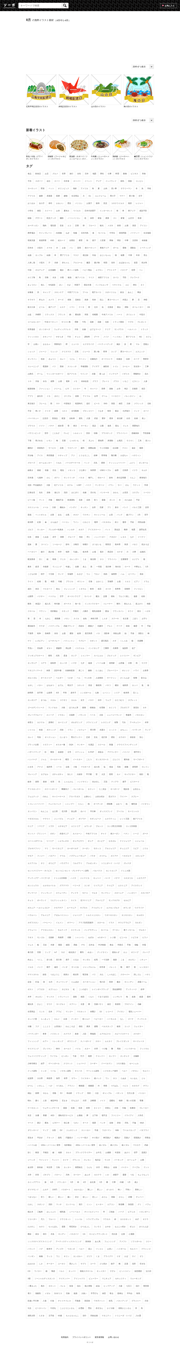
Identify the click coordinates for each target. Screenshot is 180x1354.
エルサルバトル (49, 885)
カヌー (87, 1049)
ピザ (67, 389)
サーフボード (138, 759)
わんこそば (70, 1026)
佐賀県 (30, 1078)
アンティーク (131, 989)
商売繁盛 (50, 455)
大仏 (101, 974)
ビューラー (93, 1278)
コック (127, 1026)
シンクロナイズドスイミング (40, 1241)
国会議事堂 (117, 989)
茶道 (90, 685)
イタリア (124, 270)
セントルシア (111, 871)
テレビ (66, 433)
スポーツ (39, 181)
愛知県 (101, 441)
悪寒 (103, 463)
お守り (144, 618)
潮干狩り (137, 752)
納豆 (121, 403)
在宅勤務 (75, 411)
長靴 (54, 1093)
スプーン (73, 1004)
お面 (64, 633)
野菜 (43, 188)
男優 (45, 1115)
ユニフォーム (100, 196)
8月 (57, 693)
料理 (117, 174)
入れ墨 (138, 1316)
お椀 (142, 1160)
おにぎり (75, 492)
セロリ (42, 1227)
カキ (145, 707)
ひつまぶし (85, 1227)
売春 (68, 1293)
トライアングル (92, 1219)
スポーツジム (110, 292)
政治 (122, 292)
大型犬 (40, 248)
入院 (84, 1034)
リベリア (50, 841)
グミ (139, 1204)
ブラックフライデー (83, 1152)
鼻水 (117, 507)
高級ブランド (69, 626)
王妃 (45, 945)
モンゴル (41, 937)
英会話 (117, 529)
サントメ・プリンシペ (37, 834)
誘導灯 (51, 722)
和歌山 (106, 1167)
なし (122, 1019)
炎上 (84, 567)
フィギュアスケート (36, 656)
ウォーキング (135, 1278)
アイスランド (136, 885)
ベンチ (102, 1123)
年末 (138, 255)
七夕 (82, 663)
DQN (71, 745)
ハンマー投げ (82, 1138)
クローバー (125, 974)
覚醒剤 (38, 1293)
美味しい (138, 1189)
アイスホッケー (34, 789)
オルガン (39, 997)
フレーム (42, 403)
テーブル (136, 1167)
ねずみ (91, 937)
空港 (90, 581)
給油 (98, 1286)
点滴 (123, 1234)
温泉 (29, 544)
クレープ (146, 952)
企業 (52, 515)
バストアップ (122, 1301)
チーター (50, 1264)
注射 (54, 507)
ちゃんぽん (53, 1227)
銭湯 (141, 997)
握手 (124, 782)
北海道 (110, 307)
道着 (77, 396)
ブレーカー (144, 1108)
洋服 (50, 500)
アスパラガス (74, 796)
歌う (96, 500)
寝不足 (104, 1115)
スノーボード (85, 1041)
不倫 (134, 1123)
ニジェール (139, 841)
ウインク (84, 374)
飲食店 (38, 174)
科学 (60, 552)
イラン (70, 730)
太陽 (93, 374)
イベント (88, 181)
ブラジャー (136, 1301)
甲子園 (89, 774)
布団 (52, 581)
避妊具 (30, 1004)
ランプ (147, 730)
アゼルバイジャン (61, 915)
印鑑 (60, 581)
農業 (107, 218)
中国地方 (67, 403)
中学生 (112, 233)
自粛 (77, 567)
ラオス (30, 937)
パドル (78, 1049)
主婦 (128, 403)
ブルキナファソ (34, 848)
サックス (50, 997)
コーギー (93, 1063)
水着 (62, 277)
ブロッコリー (88, 411)
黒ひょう (73, 1264)
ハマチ (74, 663)
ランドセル (52, 707)
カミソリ (112, 707)
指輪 (136, 945)
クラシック (138, 403)
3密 (29, 1278)
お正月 (131, 218)
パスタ (81, 478)
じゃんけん (68, 782)
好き (77, 1197)
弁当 (45, 381)
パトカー (142, 1093)
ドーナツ (141, 537)
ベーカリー (32, 552)
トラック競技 (118, 322)
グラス (116, 381)
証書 (105, 596)
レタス (123, 537)
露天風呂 (105, 641)
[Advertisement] (90, 43)
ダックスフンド (106, 811)
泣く (41, 559)
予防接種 (146, 433)
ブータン (116, 930)
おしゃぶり (51, 1212)
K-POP (91, 752)
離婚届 (81, 1086)
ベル (78, 678)
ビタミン (136, 381)
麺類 (62, 218)
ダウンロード (33, 1130)
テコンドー (100, 1056)
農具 (88, 1026)
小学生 (30, 211)
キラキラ (31, 300)
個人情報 (88, 1286)
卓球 (146, 722)
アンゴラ (60, 1249)
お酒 (126, 225)
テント (146, 1167)
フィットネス (33, 337)
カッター (67, 1167)
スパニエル (98, 656)
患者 (77, 1034)
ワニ (58, 1256)
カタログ (135, 1086)
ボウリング (71, 1041)
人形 (45, 1100)
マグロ (130, 322)
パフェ (148, 1204)
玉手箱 (51, 1316)
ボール (116, 248)
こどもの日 (32, 574)
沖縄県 (38, 314)
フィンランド (46, 893)
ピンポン (65, 1056)
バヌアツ (52, 856)
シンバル (78, 1219)
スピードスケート (122, 1034)
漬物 (111, 389)
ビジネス (134, 174)
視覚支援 (31, 240)
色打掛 (104, 737)
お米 (58, 211)
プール (85, 292)
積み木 (30, 1212)
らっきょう (45, 1019)
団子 (43, 574)
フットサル (144, 1049)
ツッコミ (99, 1249)
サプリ (83, 1264)
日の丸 (93, 492)
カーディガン (33, 225)
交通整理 (124, 559)
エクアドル (32, 863)
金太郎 (30, 1167)
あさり (127, 1152)
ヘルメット (132, 329)
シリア (117, 693)
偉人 (43, 285)
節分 (139, 611)
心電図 (131, 1234)
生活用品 (75, 196)
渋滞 (84, 1100)
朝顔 (141, 774)
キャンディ (129, 982)
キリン (66, 1256)
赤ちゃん (65, 263)
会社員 (92, 1182)
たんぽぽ (75, 982)
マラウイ (46, 819)
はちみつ (50, 685)
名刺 (143, 596)
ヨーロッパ (32, 188)
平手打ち (94, 1293)
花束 (80, 500)
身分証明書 (121, 478)
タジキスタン (127, 915)
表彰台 (100, 752)
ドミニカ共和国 (60, 878)
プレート (105, 381)
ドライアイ (129, 1115)
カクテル (41, 722)
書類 (71, 633)
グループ (71, 537)
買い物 (96, 352)
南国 (82, 997)
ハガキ (147, 611)
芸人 (90, 1249)
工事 (147, 366)
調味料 (87, 337)
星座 (111, 418)
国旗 (130, 181)
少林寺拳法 (32, 1063)
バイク (88, 485)
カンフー (112, 1056)
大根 (63, 707)
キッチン (84, 507)
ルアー (45, 1041)
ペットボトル (40, 515)
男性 (102, 174)
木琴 (29, 997)
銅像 (126, 767)
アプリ (30, 396)
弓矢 (124, 722)
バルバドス (97, 871)
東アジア (131, 211)
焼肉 (105, 574)
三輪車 (40, 1212)
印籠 (124, 1108)
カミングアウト (34, 1182)
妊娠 (84, 329)
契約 (89, 1093)
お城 (94, 552)
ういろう (97, 1227)
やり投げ (95, 1138)
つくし (40, 960)
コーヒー (126, 366)
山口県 (55, 811)
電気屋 (53, 225)
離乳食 (134, 804)
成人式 (47, 604)
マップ (45, 1130)
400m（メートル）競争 (85, 1145)
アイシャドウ (79, 1278)
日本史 (30, 248)
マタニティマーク (35, 670)
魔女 (118, 982)
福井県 (49, 767)
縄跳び (91, 626)
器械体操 (135, 433)
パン (71, 248)
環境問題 (122, 233)
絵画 (39, 581)
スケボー (137, 1034)
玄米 (50, 1012)
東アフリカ (130, 337)
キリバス (78, 1071)
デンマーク (32, 893)
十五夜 (51, 574)
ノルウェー (81, 730)
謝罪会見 (143, 529)
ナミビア (71, 819)
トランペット (63, 997)
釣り (117, 522)
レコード (109, 1012)
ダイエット (130, 314)
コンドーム (70, 1204)
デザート (39, 218)
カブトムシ (53, 989)
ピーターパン (40, 1308)
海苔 (109, 411)
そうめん (60, 1086)
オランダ (127, 908)
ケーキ (81, 307)
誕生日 (40, 396)
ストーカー (86, 1130)
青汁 (29, 1293)
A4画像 (59, 233)
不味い (128, 1189)
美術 (141, 574)
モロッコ (97, 848)
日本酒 (30, 478)
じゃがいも (74, 441)
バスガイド (74, 1234)
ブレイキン (47, 1049)
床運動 (110, 441)
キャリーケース (58, 796)
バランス (82, 715)
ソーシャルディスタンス (45, 1278)
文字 (140, 196)
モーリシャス (133, 811)
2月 (139, 515)
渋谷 (146, 1301)
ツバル (53, 1071)
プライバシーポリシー (81, 1337)
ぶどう (132, 463)
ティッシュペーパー (117, 463)
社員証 (91, 745)
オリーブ (134, 952)
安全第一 (137, 366)
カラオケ (122, 737)
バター (40, 685)
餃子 (113, 1264)
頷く (29, 1152)
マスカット (81, 1012)
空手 (62, 596)
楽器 (136, 263)
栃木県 (85, 552)
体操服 (144, 240)
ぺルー (81, 1249)
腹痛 (84, 707)
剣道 (41, 730)
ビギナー (56, 1123)
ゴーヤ (130, 1019)
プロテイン (129, 1004)
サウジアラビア (124, 923)
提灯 (88, 403)
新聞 (37, 1093)
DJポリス (58, 1293)
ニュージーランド (114, 715)
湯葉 (63, 1227)
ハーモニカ (111, 1019)
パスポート (65, 1189)
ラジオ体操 (104, 448)
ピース (97, 403)
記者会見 (31, 492)
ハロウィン (136, 455)
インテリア (113, 374)
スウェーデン (61, 893)
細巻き (30, 470)
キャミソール (99, 515)
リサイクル (116, 285)
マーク (30, 1123)
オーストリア (46, 678)
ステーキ (115, 618)
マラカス (106, 1219)
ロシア (74, 656)
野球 (105, 352)
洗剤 (50, 1204)
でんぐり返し (124, 596)
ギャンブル (107, 1093)
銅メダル (114, 1145)
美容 (134, 225)
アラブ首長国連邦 (86, 923)
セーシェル (134, 1063)
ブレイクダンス (122, 1041)
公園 (102, 426)
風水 (43, 1286)
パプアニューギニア (77, 856)
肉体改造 (85, 381)
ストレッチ (72, 366)
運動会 (133, 248)
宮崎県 (127, 589)
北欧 (149, 403)
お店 (46, 174)
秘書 (122, 255)
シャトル (31, 730)
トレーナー (108, 604)
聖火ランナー (76, 737)
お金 (64, 248)
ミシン (89, 1204)
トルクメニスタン (93, 915)
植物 (29, 218)
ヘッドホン (117, 337)
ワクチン (86, 515)
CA (84, 1234)
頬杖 (81, 537)
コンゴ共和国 (131, 826)
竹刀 (82, 1056)
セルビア (127, 900)
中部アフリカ (73, 292)
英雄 (62, 366)
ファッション (44, 389)
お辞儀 (121, 663)
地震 (133, 529)
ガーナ (145, 834)
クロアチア (58, 908)
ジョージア (77, 915)
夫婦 (56, 263)
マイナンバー (64, 1278)
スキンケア (59, 292)
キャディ (62, 1234)
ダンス (112, 500)
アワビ (59, 1012)
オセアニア (40, 270)
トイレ (115, 366)
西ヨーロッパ (126, 352)
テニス (63, 559)
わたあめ (128, 500)
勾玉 (29, 1308)
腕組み (62, 507)
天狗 (67, 1175)
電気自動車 (96, 611)
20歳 (122, 1182)
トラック (144, 329)
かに (48, 478)
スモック (65, 611)
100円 (54, 1189)
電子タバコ (96, 292)
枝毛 (111, 1301)
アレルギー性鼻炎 (55, 529)
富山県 (74, 811)
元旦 (96, 307)
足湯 (126, 1264)
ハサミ (147, 974)
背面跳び (137, 1138)
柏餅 (60, 1152)
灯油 (37, 982)
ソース (59, 767)
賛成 (29, 515)
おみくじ (100, 581)
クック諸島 (32, 1071)
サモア (30, 856)
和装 (86, 314)
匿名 (46, 1123)
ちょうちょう (143, 1175)
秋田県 (93, 470)
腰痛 (90, 670)
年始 (94, 255)
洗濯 (101, 507)
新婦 (45, 782)
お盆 (29, 314)
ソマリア (41, 826)
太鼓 (101, 715)
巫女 (37, 1234)
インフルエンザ (101, 285)
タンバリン (32, 811)
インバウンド (110, 181)
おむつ (119, 804)
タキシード (47, 337)
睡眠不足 (60, 500)
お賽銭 (79, 1115)
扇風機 (57, 618)
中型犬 (142, 314)
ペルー (124, 1071)
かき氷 (30, 767)
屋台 (119, 307)
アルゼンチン (91, 863)
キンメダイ (101, 1271)
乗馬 (50, 656)
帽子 (48, 967)
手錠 (149, 626)
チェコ (30, 900)
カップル (39, 255)
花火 (146, 374)
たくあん (99, 670)
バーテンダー (33, 1034)
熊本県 (117, 544)
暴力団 (30, 952)
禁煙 (103, 389)
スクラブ (67, 1034)
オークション (50, 737)
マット (42, 500)
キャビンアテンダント (98, 1234)
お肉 (105, 188)
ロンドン (145, 767)
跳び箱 (51, 552)
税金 (111, 767)
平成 (96, 1130)
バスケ (91, 700)
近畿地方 (94, 359)
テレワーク (134, 277)
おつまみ (31, 203)
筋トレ (148, 441)
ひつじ (30, 1086)
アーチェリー (135, 722)
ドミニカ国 (125, 871)
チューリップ (61, 982)
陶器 (53, 1271)
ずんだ (132, 1227)
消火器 (114, 1234)
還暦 (124, 1175)
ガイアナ (114, 856)
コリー (148, 1241)
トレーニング (33, 366)
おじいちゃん (105, 255)
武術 (62, 730)
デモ (83, 945)
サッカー (41, 529)
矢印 (99, 700)
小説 (97, 1093)
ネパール (104, 930)
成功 (29, 589)
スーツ (57, 181)
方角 (58, 1167)
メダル (47, 1293)
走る (60, 515)
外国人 (125, 300)
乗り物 (132, 196)
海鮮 (75, 188)
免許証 (98, 1160)
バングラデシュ (90, 930)
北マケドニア (85, 900)
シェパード (81, 1063)
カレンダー (74, 559)
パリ (94, 974)
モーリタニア (57, 848)
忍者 (88, 737)
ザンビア (137, 656)
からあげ (54, 522)
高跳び (127, 1138)
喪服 (46, 470)
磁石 (56, 967)
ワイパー (123, 796)
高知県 (40, 648)
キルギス (140, 915)
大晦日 (76, 544)
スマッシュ (79, 752)
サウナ (49, 1004)
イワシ (111, 485)
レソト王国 (124, 819)
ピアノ (137, 581)
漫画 (75, 997)
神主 (45, 1234)
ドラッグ (79, 1093)
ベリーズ (76, 885)
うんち (89, 1167)
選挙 (103, 418)
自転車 (72, 418)
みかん (116, 492)
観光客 (93, 559)
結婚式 (142, 552)
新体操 (88, 1241)
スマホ (49, 248)
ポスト (30, 989)
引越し (76, 552)
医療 (58, 196)
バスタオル (106, 522)
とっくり (112, 730)
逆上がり (139, 604)
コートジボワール (35, 841)
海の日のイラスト (131, 106)
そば (68, 285)
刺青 (88, 1108)
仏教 (97, 693)
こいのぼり (83, 989)
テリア (107, 329)
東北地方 (31, 403)
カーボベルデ (72, 848)
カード (146, 411)
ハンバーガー (99, 537)
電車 (68, 381)
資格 (48, 492)
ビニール (123, 937)
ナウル (62, 856)
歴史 (69, 203)
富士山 (144, 678)
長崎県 (47, 633)
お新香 (145, 670)
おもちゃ (46, 344)
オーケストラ (107, 359)
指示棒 (108, 567)
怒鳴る (120, 1293)
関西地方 (136, 426)
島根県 (61, 937)
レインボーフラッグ (100, 989)
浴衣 (113, 263)
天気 (95, 463)
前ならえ (128, 604)
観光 (102, 225)
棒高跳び (107, 1138)
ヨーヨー (77, 1175)
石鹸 (139, 1004)
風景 (94, 1123)
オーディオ (98, 804)
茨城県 (110, 581)
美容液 (87, 1301)
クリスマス (66, 352)
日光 (54, 470)
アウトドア (111, 270)
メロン (67, 618)
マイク (91, 277)
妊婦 (136, 418)
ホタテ (81, 529)
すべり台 (75, 967)
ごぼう (135, 618)
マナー (122, 196)
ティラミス (142, 1019)
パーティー (135, 233)
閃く (88, 537)
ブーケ (96, 337)
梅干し (91, 478)
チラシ (146, 1086)
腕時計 (30, 448)
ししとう (46, 1026)
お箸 (60, 381)
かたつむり (119, 700)
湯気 (80, 418)
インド (136, 411)
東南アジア (104, 248)
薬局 (79, 248)
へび (50, 1086)
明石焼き (73, 1227)
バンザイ (73, 507)
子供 (29, 181)
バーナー (124, 1167)
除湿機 (121, 1204)
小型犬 (42, 263)
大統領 (79, 774)
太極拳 (136, 1056)
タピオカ (65, 989)
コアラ (43, 663)
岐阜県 (126, 693)
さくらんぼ (124, 678)
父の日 (148, 1271)
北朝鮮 (51, 937)
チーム (40, 374)
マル (137, 344)
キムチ (144, 470)
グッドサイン (102, 952)
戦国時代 (78, 403)
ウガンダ (71, 1249)
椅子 (128, 967)
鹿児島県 (88, 633)
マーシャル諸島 (92, 1071)
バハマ (107, 878)
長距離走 (54, 611)
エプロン (99, 270)
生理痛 (102, 707)
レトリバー (124, 656)
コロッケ (80, 685)
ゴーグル (67, 396)
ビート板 (31, 500)
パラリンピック (34, 433)
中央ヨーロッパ (51, 322)
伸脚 (62, 537)
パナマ (117, 878)
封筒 (37, 1175)
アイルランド (97, 908)
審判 (82, 952)
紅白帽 (115, 448)
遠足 (133, 448)
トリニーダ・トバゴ (123, 1316)
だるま (76, 960)
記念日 (45, 418)
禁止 (145, 255)
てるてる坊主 (103, 997)
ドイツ (42, 426)
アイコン (143, 225)
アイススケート (94, 529)
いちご (125, 381)
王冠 (105, 782)
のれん (45, 796)
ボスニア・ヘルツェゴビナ (39, 908)
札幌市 (100, 626)
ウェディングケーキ (51, 1108)
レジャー (139, 203)
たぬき (123, 1078)
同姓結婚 (94, 1316)
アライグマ (108, 1256)
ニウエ (145, 848)
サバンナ (88, 596)
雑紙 (39, 470)
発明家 (112, 663)
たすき (42, 1316)
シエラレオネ (63, 841)
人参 (145, 381)
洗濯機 (140, 641)
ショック (31, 352)
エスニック (140, 352)
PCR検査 (102, 945)
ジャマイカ (84, 878)
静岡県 (30, 693)
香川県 (93, 730)
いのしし (41, 1086)
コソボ (87, 885)
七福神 (40, 478)
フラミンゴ (145, 1249)
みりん (104, 1197)
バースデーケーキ (72, 463)
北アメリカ (58, 485)
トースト (147, 492)
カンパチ (63, 663)
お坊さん (136, 789)
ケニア (30, 826)
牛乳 (84, 322)
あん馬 (97, 1241)
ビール (42, 307)
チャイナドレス (64, 1301)
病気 (122, 181)
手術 (132, 522)
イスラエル (79, 648)
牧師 (121, 1100)
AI (98, 1086)
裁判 (82, 448)
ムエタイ (108, 1041)
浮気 (126, 1123)
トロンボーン (144, 1212)
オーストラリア (73, 596)
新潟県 (30, 522)
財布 (111, 478)
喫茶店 (108, 544)
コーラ (93, 1264)
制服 (75, 233)
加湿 (71, 1286)
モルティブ (62, 930)
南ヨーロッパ (90, 248)
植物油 (92, 707)
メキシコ (71, 470)
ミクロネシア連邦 (110, 1071)
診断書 (93, 1100)
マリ (46, 848)
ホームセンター (45, 463)
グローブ (31, 463)
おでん (61, 685)
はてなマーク (95, 329)
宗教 (46, 277)
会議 (29, 255)
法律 (128, 359)
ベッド (87, 463)
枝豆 (99, 589)
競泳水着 (87, 285)
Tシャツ (55, 1160)
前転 (113, 596)
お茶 (111, 515)
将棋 (105, 1086)
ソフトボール (136, 1241)
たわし (30, 1204)
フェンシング (109, 1241)
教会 (111, 945)
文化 (96, 737)
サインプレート (45, 233)
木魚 (52, 1234)
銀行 (43, 552)
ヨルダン (138, 923)
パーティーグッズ (105, 344)
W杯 (117, 1130)
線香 (117, 470)
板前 (118, 1026)
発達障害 (42, 240)
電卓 (102, 552)
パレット (112, 967)
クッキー (75, 1019)
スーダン (86, 848)
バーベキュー (33, 418)
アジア (98, 181)
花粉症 (78, 300)
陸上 (102, 300)
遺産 (135, 596)
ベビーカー (98, 1019)
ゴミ (115, 218)
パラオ (92, 856)
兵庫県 (115, 648)
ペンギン (31, 1256)
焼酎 (69, 937)
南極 (41, 1256)
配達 (63, 418)
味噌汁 (85, 544)
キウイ (130, 611)
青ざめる (39, 441)
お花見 (125, 492)
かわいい (60, 203)
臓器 (88, 263)
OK (148, 307)
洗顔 (65, 492)
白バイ (83, 811)
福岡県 (114, 574)
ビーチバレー (54, 641)
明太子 (70, 685)
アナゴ (40, 767)
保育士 (30, 722)
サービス (52, 448)
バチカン (135, 1071)
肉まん (30, 960)
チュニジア (124, 848)
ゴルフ (30, 529)
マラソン (42, 611)
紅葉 (39, 522)
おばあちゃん (124, 263)
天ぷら (91, 441)
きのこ (57, 396)
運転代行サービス (65, 1115)
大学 (29, 1175)
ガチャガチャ (57, 774)
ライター (38, 1271)
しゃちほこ (111, 974)
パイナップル (54, 626)
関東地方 (58, 344)
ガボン (53, 834)
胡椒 (113, 1197)
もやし (30, 685)
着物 (124, 248)
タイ (142, 285)
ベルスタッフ (107, 1026)
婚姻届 (91, 1086)
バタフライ (144, 1130)
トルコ (127, 581)
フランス (61, 314)
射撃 (116, 722)
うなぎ (100, 411)
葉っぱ (102, 374)
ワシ (107, 1078)
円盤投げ (69, 1138)
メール (45, 507)
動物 (125, 174)
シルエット (77, 433)
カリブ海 (31, 277)
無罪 (58, 1078)
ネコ (115, 1078)
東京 (75, 426)
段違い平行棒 (33, 1301)
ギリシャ (81, 581)
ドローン (58, 1175)
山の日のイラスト (98, 106)
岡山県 (68, 648)
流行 (137, 1286)
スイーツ (48, 211)
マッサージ (99, 485)
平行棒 (93, 811)
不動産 (77, 1301)
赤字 (54, 537)
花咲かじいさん (124, 1308)
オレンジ (125, 670)
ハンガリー (132, 893)
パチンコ (119, 1093)
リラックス (49, 314)
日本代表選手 (90, 211)
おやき (108, 1227)
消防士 (141, 633)
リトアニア (98, 885)
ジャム (43, 759)
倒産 (148, 604)
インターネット (106, 211)
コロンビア (139, 856)
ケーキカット (33, 1108)
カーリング (62, 722)
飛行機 (113, 455)
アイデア (95, 366)
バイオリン (145, 804)
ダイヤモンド (33, 1189)
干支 (69, 337)
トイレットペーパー (36, 804)
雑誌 (29, 1093)
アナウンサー (112, 752)
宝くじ (136, 693)
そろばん (114, 1086)
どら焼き (103, 1264)
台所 (94, 507)
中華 (126, 240)
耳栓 (119, 767)
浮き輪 (30, 455)
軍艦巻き (137, 374)
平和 (65, 693)
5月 (146, 567)
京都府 (135, 389)
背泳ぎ (30, 1138)
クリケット (68, 1063)
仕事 (109, 174)
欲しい (85, 1197)
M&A (142, 1123)
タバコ (116, 277)
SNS (105, 403)
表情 (119, 225)
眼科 (149, 997)
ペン (141, 270)
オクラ (145, 1219)
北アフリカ (71, 374)
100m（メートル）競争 (50, 1145)
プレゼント (142, 322)
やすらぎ (59, 337)
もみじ (48, 618)
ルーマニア (71, 908)
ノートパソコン (73, 218)
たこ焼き (102, 789)
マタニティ (106, 1316)
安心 (141, 737)
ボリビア (52, 863)
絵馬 (96, 960)
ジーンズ (31, 1160)
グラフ (95, 381)
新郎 (37, 782)
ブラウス (31, 426)
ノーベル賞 (100, 663)
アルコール (77, 263)
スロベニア (119, 893)
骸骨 (124, 522)
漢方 (80, 1204)
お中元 (98, 1152)
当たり (70, 774)
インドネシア (93, 648)
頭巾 (84, 1316)
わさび (79, 574)
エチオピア (62, 826)
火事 (134, 552)
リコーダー (32, 1219)
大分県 (40, 1078)
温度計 (144, 1152)
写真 (39, 737)
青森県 (128, 715)
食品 (29, 174)
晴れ (29, 1100)
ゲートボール (54, 1063)
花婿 (92, 322)
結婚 (48, 255)
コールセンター (34, 322)
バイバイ (126, 752)
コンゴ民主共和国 (114, 826)
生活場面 (147, 233)
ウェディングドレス (62, 329)
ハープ (121, 1212)
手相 (129, 945)
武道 (96, 418)
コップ (113, 352)
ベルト (62, 1271)
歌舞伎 (132, 1108)
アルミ (110, 626)
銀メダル (125, 1145)
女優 (37, 1115)
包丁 (133, 648)
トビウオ (134, 937)
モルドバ (133, 1249)
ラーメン (82, 359)
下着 (29, 441)
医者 (140, 218)
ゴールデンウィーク (36, 707)
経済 (37, 567)
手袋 (132, 633)
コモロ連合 (120, 1063)
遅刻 (113, 737)
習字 (146, 515)
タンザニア (32, 663)
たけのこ (31, 1227)
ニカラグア (141, 878)
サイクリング (33, 1049)
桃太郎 (76, 974)
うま (84, 559)
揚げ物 (97, 263)
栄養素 (30, 292)
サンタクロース (102, 759)
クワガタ (41, 989)
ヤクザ (144, 663)
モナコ (85, 893)
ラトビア (110, 885)
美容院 (117, 1004)
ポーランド (41, 900)
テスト (125, 448)
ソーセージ (57, 544)
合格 (67, 767)
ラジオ (107, 1160)
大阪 (48, 485)
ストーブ (50, 715)
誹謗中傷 (57, 670)
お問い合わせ (113, 1337)
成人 (136, 1182)
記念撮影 (52, 270)
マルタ (94, 893)
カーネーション (89, 982)
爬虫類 (78, 314)
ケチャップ (62, 455)
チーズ (61, 300)
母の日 (102, 982)
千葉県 (30, 633)
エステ (62, 307)
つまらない (32, 1197)
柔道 (65, 656)
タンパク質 (32, 1019)
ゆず (137, 1219)
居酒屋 (49, 196)
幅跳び (117, 1138)
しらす (105, 618)
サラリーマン (126, 188)
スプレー (135, 796)
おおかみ (31, 1264)
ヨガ (63, 952)
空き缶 (142, 1264)
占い (61, 285)
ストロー (76, 389)
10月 (98, 1167)
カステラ (97, 1175)
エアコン (111, 1204)
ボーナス (67, 604)
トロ (29, 381)
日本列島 (84, 233)
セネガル (112, 841)
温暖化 (112, 1100)
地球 (67, 552)
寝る (117, 426)
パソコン (78, 203)
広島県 (125, 470)
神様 (145, 300)
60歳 (60, 1316)
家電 (122, 218)
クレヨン (87, 1160)
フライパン (112, 559)
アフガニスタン (47, 930)
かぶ (125, 952)
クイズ (47, 411)
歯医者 (106, 366)
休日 (37, 589)
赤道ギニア (64, 834)
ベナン (126, 834)
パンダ (64, 967)
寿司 (50, 203)
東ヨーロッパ (113, 300)
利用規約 (64, 1337)
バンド (125, 507)
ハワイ (136, 670)
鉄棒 (96, 455)
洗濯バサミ (98, 1004)
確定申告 (54, 1100)
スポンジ (41, 1204)
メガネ (110, 225)
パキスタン (139, 715)
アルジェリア (110, 848)
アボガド (113, 537)
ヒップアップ (109, 1286)
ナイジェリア (125, 841)
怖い (119, 1189)
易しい (100, 1189)
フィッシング (33, 1041)
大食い (84, 1293)
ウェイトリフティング (37, 1056)
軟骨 (92, 589)
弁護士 (102, 730)
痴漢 (75, 1293)
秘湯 (90, 663)
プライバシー (122, 433)
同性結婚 (141, 522)
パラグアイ (64, 863)
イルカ (30, 967)
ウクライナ (139, 908)
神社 (135, 285)
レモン (49, 441)
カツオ (108, 589)
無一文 (78, 604)
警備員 (93, 1034)
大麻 (120, 1286)
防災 (105, 203)
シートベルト (74, 1212)
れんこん (44, 811)
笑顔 (88, 433)
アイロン (121, 1012)
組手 (43, 1063)
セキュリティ (120, 1278)
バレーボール (78, 789)
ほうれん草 (73, 707)
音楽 (62, 225)
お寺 (118, 389)
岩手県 (40, 693)
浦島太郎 (31, 1316)
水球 (96, 1049)
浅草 (134, 1264)
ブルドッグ (111, 656)
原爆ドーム (142, 982)
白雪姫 (81, 1308)
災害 (77, 225)
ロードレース (138, 1041)
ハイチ (73, 878)
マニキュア (106, 1278)
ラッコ (49, 1256)
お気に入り (170, 6)
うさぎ (70, 678)
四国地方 (41, 448)
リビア (136, 848)
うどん (72, 359)
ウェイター (138, 1026)
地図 (94, 174)
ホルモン (132, 960)
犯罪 (133, 270)
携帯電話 (31, 233)
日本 (87, 174)
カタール (101, 923)
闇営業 (146, 1286)
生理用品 (31, 1012)
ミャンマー (85, 656)
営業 (39, 952)
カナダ (120, 552)
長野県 (117, 589)
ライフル (53, 1056)
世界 (64, 174)
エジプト (135, 559)
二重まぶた (32, 1286)
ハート (119, 314)
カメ (118, 774)
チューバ (139, 1197)
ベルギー (59, 678)
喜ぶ (143, 418)
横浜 (117, 685)
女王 (82, 700)
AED (52, 1115)
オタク (76, 515)
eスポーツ (102, 937)
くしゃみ (124, 641)
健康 (41, 196)
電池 (62, 470)
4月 (84, 1182)
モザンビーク (95, 819)
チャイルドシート (91, 1212)
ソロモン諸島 (65, 1071)
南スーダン (115, 834)
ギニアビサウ (78, 841)
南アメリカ (80, 277)
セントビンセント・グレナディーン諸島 (72, 871)
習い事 (114, 188)
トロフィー (47, 745)
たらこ (81, 804)
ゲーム (104, 396)
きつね (43, 700)
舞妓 (29, 1234)
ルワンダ (88, 826)
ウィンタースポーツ (55, 374)
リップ (47, 952)
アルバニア (100, 900)
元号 (69, 752)
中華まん (138, 567)
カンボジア (32, 700)
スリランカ (75, 930)
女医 (54, 1130)
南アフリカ (137, 819)
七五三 (129, 1286)
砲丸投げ (72, 952)
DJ (101, 1012)
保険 (69, 300)
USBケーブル (105, 470)
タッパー (72, 1271)
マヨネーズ (85, 767)
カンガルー (77, 1256)
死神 (111, 982)
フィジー (41, 856)
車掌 (44, 1034)
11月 (50, 982)
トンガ (43, 1071)
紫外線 (126, 759)
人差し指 (31, 263)
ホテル (70, 485)
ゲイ (29, 641)
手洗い (30, 648)
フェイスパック (54, 804)
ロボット (93, 641)
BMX (58, 1049)
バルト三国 (136, 507)
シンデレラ (117, 997)
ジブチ (51, 826)
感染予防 (143, 211)
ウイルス (77, 211)
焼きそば (145, 544)
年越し (68, 567)
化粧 (107, 322)
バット (107, 529)
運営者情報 (99, 1337)
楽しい (61, 1197)
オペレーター (137, 307)
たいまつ (63, 737)
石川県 (64, 811)
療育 (80, 240)
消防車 (106, 633)
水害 (130, 663)
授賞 (37, 537)
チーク (85, 1123)
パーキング (118, 1160)
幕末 (29, 567)
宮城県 (70, 574)
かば (126, 1256)
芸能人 (146, 344)
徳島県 (53, 663)
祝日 (143, 389)
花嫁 (99, 322)
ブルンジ (99, 826)
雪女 (90, 1308)
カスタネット (125, 1219)
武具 (58, 656)
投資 (43, 359)
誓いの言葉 (131, 1100)
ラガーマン (106, 1130)
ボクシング (51, 730)
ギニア (90, 841)
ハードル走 (32, 1145)
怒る (58, 589)
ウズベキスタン (111, 915)
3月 (100, 1182)
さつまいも (96, 544)
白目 (128, 418)
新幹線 (40, 1167)
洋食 (37, 381)
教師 (126, 529)
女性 (79, 174)
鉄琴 (142, 989)
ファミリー (115, 1115)
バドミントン (69, 641)
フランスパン (118, 611)
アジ (73, 455)
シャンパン (79, 937)
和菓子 (77, 285)
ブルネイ (142, 930)
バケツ (108, 685)
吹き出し (96, 782)
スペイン (44, 544)
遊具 (109, 426)
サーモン (84, 426)
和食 (144, 174)
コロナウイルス (117, 203)
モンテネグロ (114, 900)
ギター (49, 648)
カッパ (135, 685)
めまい (90, 952)
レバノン (106, 693)
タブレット (132, 700)
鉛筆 (79, 633)
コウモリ (63, 700)
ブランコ (76, 1160)
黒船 (75, 945)
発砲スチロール (86, 1271)
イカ (48, 396)
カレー (62, 359)
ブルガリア (124, 707)
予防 (124, 277)
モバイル (102, 233)
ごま (122, 960)
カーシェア (131, 1160)
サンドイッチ (69, 478)
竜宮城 (85, 974)
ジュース (86, 352)
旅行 (71, 174)
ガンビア (101, 841)
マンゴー (69, 1012)
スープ (136, 359)
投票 (80, 1108)
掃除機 (109, 804)
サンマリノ (105, 893)
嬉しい (51, 1197)
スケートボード (51, 789)
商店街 (110, 552)
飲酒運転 (71, 500)
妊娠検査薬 (70, 670)
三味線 (111, 1212)
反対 (147, 507)
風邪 (130, 203)
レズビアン (40, 641)
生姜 (82, 1004)
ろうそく (130, 441)
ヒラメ (145, 937)
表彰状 (132, 737)
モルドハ (146, 1071)
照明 (111, 774)
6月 (51, 1182)
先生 (41, 492)
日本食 (66, 181)
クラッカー (61, 1182)
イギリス (125, 374)
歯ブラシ (130, 515)
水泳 (54, 277)
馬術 (119, 1049)
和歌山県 (117, 633)
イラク (111, 923)
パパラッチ (136, 730)
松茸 (52, 782)
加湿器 (131, 1204)
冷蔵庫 (72, 715)
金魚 (85, 618)
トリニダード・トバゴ (110, 863)
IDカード (101, 478)
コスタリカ (128, 878)
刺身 (86, 300)
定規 (29, 982)
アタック (50, 1138)
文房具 (135, 240)
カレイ (30, 737)
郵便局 (98, 685)
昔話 (94, 426)
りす (118, 1256)
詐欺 (116, 1108)
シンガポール (85, 693)
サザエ (112, 1271)
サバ (119, 485)
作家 (52, 945)
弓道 (74, 1056)
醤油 (107, 611)
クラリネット (65, 1219)
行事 (114, 1182)
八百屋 (102, 240)
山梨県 (30, 596)
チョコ (77, 337)
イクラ (135, 470)
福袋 (115, 960)
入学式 (140, 1115)
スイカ (76, 618)
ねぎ (67, 233)
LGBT (79, 485)
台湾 (96, 396)
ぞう (141, 1256)
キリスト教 (66, 322)
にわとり (86, 522)
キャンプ (46, 292)
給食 (115, 1167)
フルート (52, 1219)
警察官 (146, 359)
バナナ (51, 426)
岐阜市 (49, 1249)
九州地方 (126, 411)
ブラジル (69, 581)
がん (127, 485)
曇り (37, 1100)
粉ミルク (86, 1019)
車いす (38, 411)
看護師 (45, 366)
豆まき (64, 1100)
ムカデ (45, 1189)
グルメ (55, 174)
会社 (48, 181)
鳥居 (126, 544)
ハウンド (31, 1249)
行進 (52, 1301)
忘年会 (91, 945)
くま (98, 1256)
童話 (117, 411)
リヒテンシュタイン (58, 900)
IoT (55, 952)
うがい (76, 1123)
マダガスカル (33, 819)
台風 (67, 515)
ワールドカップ (129, 1130)
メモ (75, 381)
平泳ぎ (40, 1138)
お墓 (119, 581)
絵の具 (97, 767)
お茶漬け (58, 1026)
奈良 (56, 633)
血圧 (109, 1004)
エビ (127, 285)
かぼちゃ (124, 455)
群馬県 (135, 767)
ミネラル (82, 589)
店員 (62, 448)
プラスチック (107, 433)
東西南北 (78, 1167)
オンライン (32, 359)
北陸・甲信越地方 (35, 485)
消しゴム (137, 974)
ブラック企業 (33, 745)
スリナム (103, 856)
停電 (144, 945)
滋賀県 (125, 648)
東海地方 (143, 478)
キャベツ (94, 389)
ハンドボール (130, 1049)
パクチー (41, 596)
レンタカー (144, 967)
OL (90, 196)
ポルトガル (32, 678)
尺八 (43, 1219)
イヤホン (61, 715)
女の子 (42, 203)
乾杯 (94, 300)
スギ (114, 641)
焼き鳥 (144, 263)
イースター (77, 759)
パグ (41, 1249)
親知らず (116, 952)
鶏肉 (44, 225)
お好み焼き (100, 796)
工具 (140, 441)
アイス (40, 455)
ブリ (109, 507)
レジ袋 (113, 937)
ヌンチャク (124, 1056)
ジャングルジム (89, 967)
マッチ (59, 1204)
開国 (60, 945)
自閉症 (72, 240)
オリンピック (63, 188)
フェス (30, 945)
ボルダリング (76, 722)
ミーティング (145, 248)
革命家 (69, 1093)
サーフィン (111, 678)
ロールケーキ (55, 759)
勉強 (69, 277)
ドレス (125, 426)
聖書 (141, 1100)
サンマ (61, 574)
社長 (29, 537)
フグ (37, 1026)
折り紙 (49, 960)
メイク (106, 337)
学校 (149, 188)
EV (61, 1093)
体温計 (38, 604)
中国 (29, 270)
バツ (54, 366)
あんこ (130, 292)
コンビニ (139, 181)
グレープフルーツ (35, 715)
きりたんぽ (143, 1227)
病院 (39, 211)
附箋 (111, 745)
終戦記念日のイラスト (68, 106)
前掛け (66, 974)
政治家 (120, 418)
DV (61, 1130)
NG (140, 337)
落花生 (136, 707)
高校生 (81, 626)
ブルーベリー (112, 670)
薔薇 (103, 500)
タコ (102, 559)
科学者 (102, 967)
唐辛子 (73, 693)
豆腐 (64, 441)
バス (98, 633)
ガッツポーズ (44, 329)
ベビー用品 (87, 270)
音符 (46, 433)
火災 (103, 774)
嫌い (69, 1197)
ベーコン (65, 522)
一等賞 (99, 567)
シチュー (143, 960)
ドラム (146, 581)
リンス (42, 1012)
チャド (103, 834)
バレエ (62, 1286)
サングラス (119, 329)
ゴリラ (89, 1256)
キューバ (97, 878)
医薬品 (55, 418)
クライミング (91, 722)
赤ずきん (99, 1308)
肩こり (81, 670)
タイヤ (65, 1160)
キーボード (115, 789)
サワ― (74, 1078)
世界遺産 (31, 329)
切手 (136, 1152)
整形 (52, 752)
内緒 (146, 1145)
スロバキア (145, 893)
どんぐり (116, 759)
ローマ (127, 567)
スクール (101, 745)
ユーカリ (61, 1264)
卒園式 (76, 611)
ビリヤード (134, 782)
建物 (65, 196)
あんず (87, 1175)
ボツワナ (82, 819)
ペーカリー (115, 396)
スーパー (77, 181)
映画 (54, 559)
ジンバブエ (58, 819)
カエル (74, 700)
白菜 (65, 1019)
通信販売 (31, 626)
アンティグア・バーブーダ (39, 878)
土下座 (95, 1115)
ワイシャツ (43, 1160)
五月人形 (130, 1093)
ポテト (57, 478)
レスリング (105, 722)
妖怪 (44, 974)
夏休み (66, 211)
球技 (119, 240)
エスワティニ (110, 819)
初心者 (66, 1123)
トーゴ (136, 834)
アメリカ (84, 188)
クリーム (57, 389)
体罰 (104, 1293)
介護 (88, 418)
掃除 (126, 307)
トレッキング (57, 1041)
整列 (118, 604)
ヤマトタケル (33, 974)
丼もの (42, 300)
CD (29, 1271)
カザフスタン (33, 923)
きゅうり (52, 359)
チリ (43, 863)
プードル (120, 811)
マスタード (47, 589)
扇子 (67, 960)
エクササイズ (88, 344)
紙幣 (52, 381)
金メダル (102, 1145)
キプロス (83, 908)
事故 (139, 292)
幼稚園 (95, 314)
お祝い (36, 344)
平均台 (129, 1293)
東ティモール (129, 930)
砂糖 (130, 1197)
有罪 (65, 1078)
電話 (62, 270)
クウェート (32, 930)
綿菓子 (116, 1175)
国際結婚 (92, 448)
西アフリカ (64, 255)
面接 (65, 1108)
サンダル (86, 960)
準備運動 (84, 366)
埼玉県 (49, 1167)
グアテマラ (64, 885)
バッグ (119, 515)
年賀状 (117, 1152)
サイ (134, 1256)
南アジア (52, 307)
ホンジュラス (33, 885)
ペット (51, 188)
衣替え (108, 1108)
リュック (54, 352)
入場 (44, 1301)
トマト (72, 307)
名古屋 (125, 618)
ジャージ (42, 352)
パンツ (40, 967)
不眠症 (45, 1152)
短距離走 (68, 1145)
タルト (68, 1152)
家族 (99, 218)
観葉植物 (31, 389)
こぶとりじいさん (67, 1308)
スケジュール (33, 507)
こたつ (89, 759)
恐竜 (77, 352)
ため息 (45, 537)
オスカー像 (60, 745)
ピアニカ (131, 1212)
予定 (138, 500)
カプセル (44, 774)
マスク (76, 255)
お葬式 (30, 374)
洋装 (76, 329)
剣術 (128, 626)
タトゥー (97, 1108)
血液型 (61, 752)
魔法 (97, 596)
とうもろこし (84, 455)
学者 (146, 485)
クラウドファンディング (127, 745)
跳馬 (60, 1138)
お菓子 (89, 203)
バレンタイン (129, 396)
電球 (96, 522)
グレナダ (127, 863)
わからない (79, 1189)
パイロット (55, 1034)
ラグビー (82, 641)
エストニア (122, 885)
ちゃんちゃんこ (72, 1316)
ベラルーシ (32, 915)
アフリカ (31, 196)
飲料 (98, 203)
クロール (31, 611)
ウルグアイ (77, 863)
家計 (39, 1123)
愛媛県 (59, 648)
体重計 (93, 1012)
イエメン (59, 923)
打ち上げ (75, 1100)
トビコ (125, 1086)
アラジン (71, 1086)
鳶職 (96, 1026)
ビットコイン (124, 1271)
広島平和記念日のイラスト (37, 106)
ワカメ (97, 574)
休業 (48, 670)
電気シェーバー (134, 1012)
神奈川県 (94, 618)
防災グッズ (51, 218)
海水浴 (118, 567)
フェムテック (33, 796)
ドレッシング (69, 589)
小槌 (75, 767)
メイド (102, 1100)
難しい (90, 1189)
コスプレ (135, 492)
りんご (132, 478)
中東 (130, 255)
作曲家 (45, 567)
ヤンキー (80, 745)
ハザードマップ (34, 752)
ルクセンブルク (112, 908)
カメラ (51, 300)
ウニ (88, 574)
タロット (52, 1286)
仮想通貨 (138, 1271)
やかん (45, 1093)
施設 (118, 344)
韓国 (105, 263)
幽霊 (135, 626)
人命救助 (99, 678)
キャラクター (129, 774)
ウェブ (108, 700)
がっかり (110, 1189)
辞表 (119, 1123)
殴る (111, 1293)
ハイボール (121, 1249)
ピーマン (132, 574)
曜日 (67, 759)
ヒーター (99, 1204)
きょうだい (32, 285)
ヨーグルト (60, 1004)
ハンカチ (71, 529)
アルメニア (45, 915)
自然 (88, 500)
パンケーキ (104, 492)
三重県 (106, 648)
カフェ (148, 337)
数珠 (29, 604)
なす (132, 537)
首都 (111, 1123)
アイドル (86, 396)
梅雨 (141, 448)
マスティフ (72, 448)
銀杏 (29, 782)
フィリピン (138, 589)
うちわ (58, 463)
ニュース (75, 344)
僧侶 (80, 1026)
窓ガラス (112, 796)
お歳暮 (108, 1152)
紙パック (97, 1078)
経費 (56, 411)
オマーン (71, 923)
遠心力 (57, 492)
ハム (122, 574)
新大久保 (31, 307)
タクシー (91, 789)
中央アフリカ (91, 834)
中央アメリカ (107, 314)
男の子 (113, 196)
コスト (64, 411)
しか (41, 1264)
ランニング (57, 567)
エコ (69, 225)
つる (132, 1175)
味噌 (135, 678)
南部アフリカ (103, 277)
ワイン (76, 522)
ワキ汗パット (99, 1301)
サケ (58, 403)
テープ (119, 626)
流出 (79, 1286)
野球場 (104, 455)
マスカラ (136, 1145)
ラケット (136, 485)
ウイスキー (85, 1078)
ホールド (67, 1049)
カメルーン (77, 834)
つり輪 (104, 1049)
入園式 (85, 611)
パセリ (135, 544)
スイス (73, 900)
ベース (92, 715)
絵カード (61, 240)
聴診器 (126, 789)
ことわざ (56, 433)
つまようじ (55, 974)
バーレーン (47, 923)
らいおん (134, 1078)
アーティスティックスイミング (68, 1241)
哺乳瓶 (62, 1212)
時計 (126, 389)
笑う (43, 1197)
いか (107, 1175)
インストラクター (92, 604)
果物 (111, 240)
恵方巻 (59, 960)
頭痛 (96, 433)
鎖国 (68, 945)
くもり (91, 997)
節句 (67, 544)
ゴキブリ (46, 1175)
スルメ (57, 1019)
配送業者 (31, 559)
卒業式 (120, 945)
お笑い (110, 1249)
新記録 (85, 255)
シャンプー (69, 804)
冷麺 (29, 1026)
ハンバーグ (32, 759)
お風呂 (120, 441)
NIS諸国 (51, 285)
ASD (52, 240)
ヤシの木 (88, 678)
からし (121, 1197)
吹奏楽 (119, 359)
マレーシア (32, 774)
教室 (37, 1152)
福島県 (125, 685)
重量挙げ (65, 789)
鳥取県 (49, 1078)
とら (143, 1078)
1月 (129, 1182)
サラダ (42, 626)
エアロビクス (105, 1034)
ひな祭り (82, 470)
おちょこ (124, 730)
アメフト (123, 1241)
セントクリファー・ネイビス (40, 871)
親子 (94, 240)
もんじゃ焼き (120, 1227)
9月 (71, 1182)
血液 (133, 997)
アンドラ (74, 893)
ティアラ (115, 782)
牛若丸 (53, 1308)
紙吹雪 (61, 426)
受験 (76, 322)
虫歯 (84, 492)
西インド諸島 (73, 270)
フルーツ (92, 225)
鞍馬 (138, 1293)
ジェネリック (71, 1130)
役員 (73, 1108)
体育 (92, 218)
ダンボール (143, 463)
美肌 (113, 403)
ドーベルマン (106, 1063)
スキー (98, 1041)
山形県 (49, 693)
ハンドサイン (82, 782)
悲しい (95, 1197)
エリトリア (75, 826)
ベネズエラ (126, 856)
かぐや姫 (110, 1308)
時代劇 (57, 604)
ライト (30, 581)
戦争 (39, 633)
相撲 (90, 1056)
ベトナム (52, 596)
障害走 (147, 1138)
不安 (29, 411)
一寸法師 (105, 960)
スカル (53, 700)
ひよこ (40, 1004)
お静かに (87, 796)
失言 (29, 1115)
